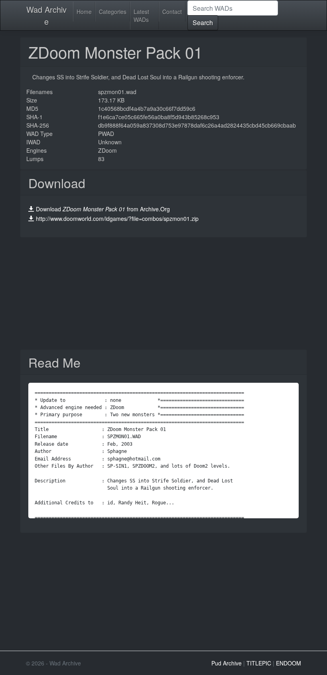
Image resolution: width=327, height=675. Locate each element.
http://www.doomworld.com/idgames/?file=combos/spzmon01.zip (117, 218)
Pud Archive (226, 663)
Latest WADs (141, 16)
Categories (112, 12)
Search (203, 22)
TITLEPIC (258, 663)
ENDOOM (288, 663)
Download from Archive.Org (103, 209)
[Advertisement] (163, 293)
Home (84, 12)
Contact (172, 12)
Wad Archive (46, 15)
